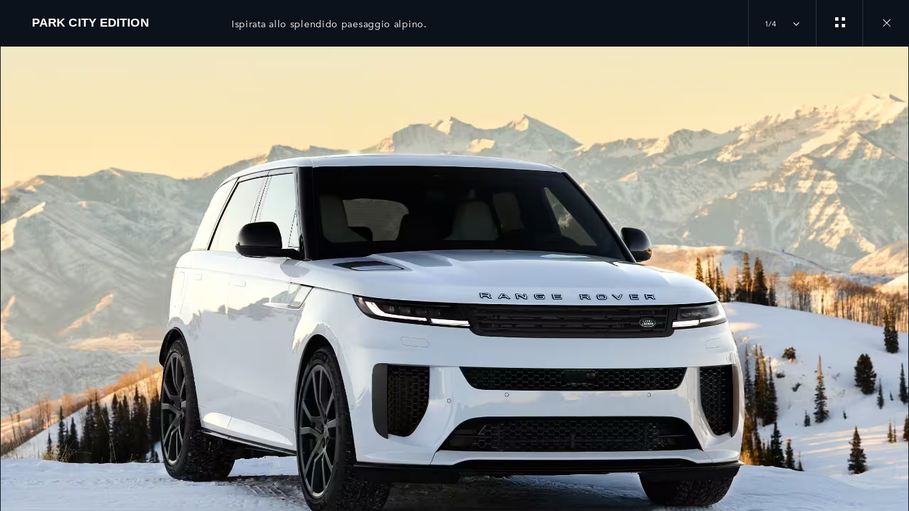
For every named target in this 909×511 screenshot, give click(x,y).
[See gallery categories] (839, 23)
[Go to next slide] (894, 270)
